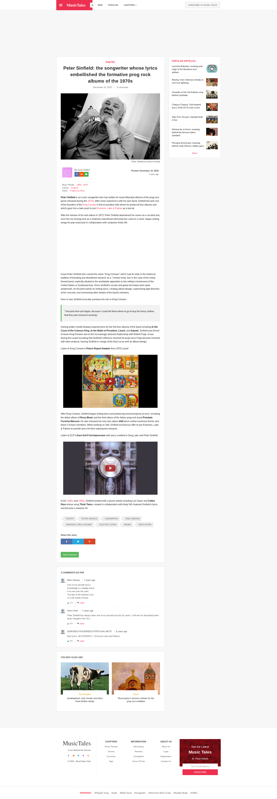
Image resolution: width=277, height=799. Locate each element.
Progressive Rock (77, 191)
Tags (111, 761)
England (74, 188)
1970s (85, 185)
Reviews (138, 751)
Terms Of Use (138, 761)
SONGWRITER (111, 519)
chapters (129, 5)
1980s (70, 501)
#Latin (114, 793)
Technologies (85, 694)
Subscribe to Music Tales (202, 5)
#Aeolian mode (181, 793)
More (194, 153)
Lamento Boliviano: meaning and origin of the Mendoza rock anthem (187, 69)
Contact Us (166, 761)
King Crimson (90, 204)
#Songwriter (140, 793)
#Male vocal (125, 793)
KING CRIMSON (133, 519)
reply (82, 603)
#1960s (193, 793)
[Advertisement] (138, 33)
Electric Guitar (108, 524)
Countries (111, 756)
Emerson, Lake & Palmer (109, 208)
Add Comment (70, 554)
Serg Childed (84, 170)
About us (166, 746)
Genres (111, 751)
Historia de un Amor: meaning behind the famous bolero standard (186, 132)
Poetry (110, 62)
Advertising (138, 746)
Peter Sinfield (89, 519)
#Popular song (101, 793)
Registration (165, 756)
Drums (127, 524)
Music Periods (111, 746)
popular (113, 5)
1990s (81, 501)
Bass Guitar (145, 524)
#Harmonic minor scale (159, 793)
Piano (136, 694)
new (100, 5)
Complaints (138, 756)
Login (166, 751)
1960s (79, 185)
